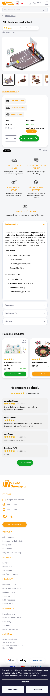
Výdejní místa (7, 545)
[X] (10, 516)
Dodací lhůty (7, 549)
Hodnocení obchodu (25, 388)
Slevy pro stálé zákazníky (11, 553)
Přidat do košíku (27, 138)
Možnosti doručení (18, 108)
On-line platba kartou (10, 629)
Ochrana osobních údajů (11, 588)
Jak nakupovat (8, 537)
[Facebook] (4, 516)
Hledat (44, 10)
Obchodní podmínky (9, 585)
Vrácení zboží (7, 604)
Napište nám (7, 567)
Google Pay (6, 622)
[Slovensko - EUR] (22, 3)
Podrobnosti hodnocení (30, 28)
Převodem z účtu (8, 614)
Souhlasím (37, 689)
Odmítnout (12, 689)
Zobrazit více (25, 462)
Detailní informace (9, 92)
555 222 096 (12, 505)
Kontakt (5, 563)
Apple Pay (6, 625)
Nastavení (25, 682)
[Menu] (47, 3)
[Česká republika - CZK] (16, 3)
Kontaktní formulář (14, 524)
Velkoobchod (7, 570)
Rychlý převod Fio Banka (11, 618)
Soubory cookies (8, 592)
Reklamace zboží (8, 600)
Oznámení (6, 596)
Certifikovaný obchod (10, 574)
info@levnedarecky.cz (15, 500)
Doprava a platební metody (12, 541)
